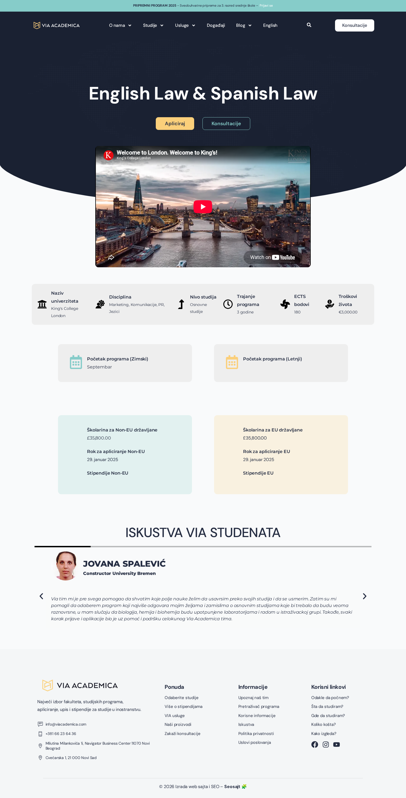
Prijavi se (266, 5)
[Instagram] (325, 744)
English (270, 25)
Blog (240, 25)
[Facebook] (314, 744)
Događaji (216, 25)
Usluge (182, 25)
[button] (41, 596)
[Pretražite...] (309, 25)
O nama (117, 25)
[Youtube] (336, 744)
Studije (150, 25)
